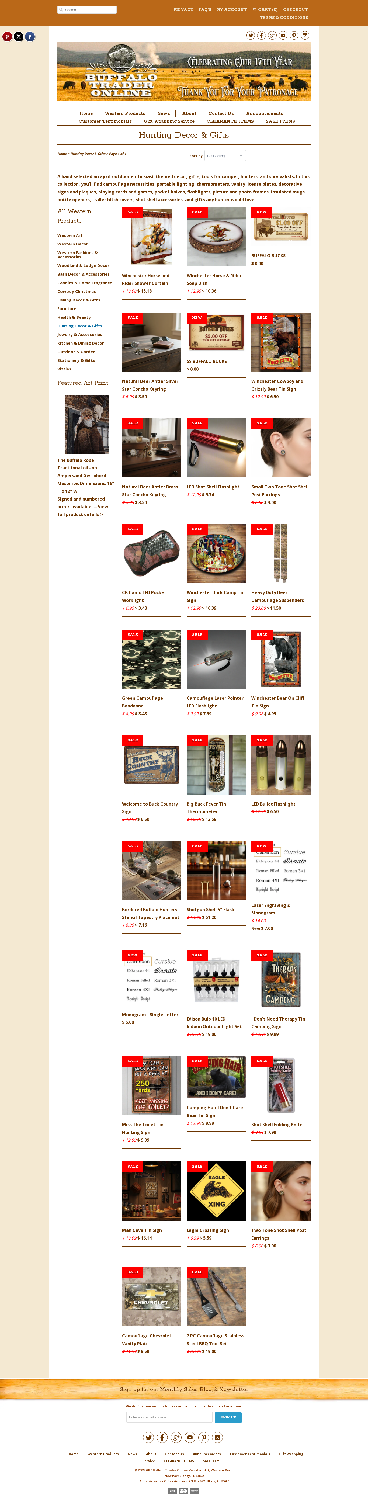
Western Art (70, 235)
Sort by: (196, 155)
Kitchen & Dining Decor (80, 343)
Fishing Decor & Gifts (78, 300)
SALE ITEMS (280, 121)
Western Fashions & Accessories (77, 254)
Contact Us (221, 113)
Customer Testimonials (105, 121)
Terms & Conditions (284, 17)
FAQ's (205, 9)
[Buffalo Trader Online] (184, 73)
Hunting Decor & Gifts (184, 135)
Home (86, 113)
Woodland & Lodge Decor (83, 265)
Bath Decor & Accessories (83, 274)
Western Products (125, 113)
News (163, 113)
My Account (231, 9)
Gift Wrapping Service (169, 121)
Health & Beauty (74, 317)
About (189, 113)
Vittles (64, 369)
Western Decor (72, 244)
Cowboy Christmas (76, 291)
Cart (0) (268, 9)
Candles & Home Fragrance (84, 282)
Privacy (183, 9)
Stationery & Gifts (76, 360)
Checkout (295, 9)
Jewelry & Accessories (79, 334)
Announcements (264, 113)
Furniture (66, 308)
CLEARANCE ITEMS (230, 121)
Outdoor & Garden (76, 351)
